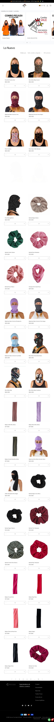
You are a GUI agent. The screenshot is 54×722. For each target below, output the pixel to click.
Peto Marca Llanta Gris (10, 184)
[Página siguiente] (42, 679)
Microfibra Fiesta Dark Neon (35, 355)
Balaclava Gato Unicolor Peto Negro (37, 321)
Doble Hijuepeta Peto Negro (11, 493)
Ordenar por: (23, 53)
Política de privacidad (37, 717)
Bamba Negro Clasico (10, 528)
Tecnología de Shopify (18, 717)
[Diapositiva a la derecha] (30, 42)
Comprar (37, 684)
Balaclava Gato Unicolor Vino (11, 114)
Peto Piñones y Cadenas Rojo (36, 184)
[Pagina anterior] (11, 679)
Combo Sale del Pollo (32, 38)
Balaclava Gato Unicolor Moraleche (13, 321)
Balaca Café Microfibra (10, 424)
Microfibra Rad (8, 390)
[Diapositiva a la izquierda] (23, 42)
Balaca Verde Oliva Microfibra (12, 459)
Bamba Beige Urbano (34, 217)
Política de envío (37, 718)
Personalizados (38, 687)
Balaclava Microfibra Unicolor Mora (37, 459)
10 (38, 679)
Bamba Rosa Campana (34, 252)
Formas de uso (38, 697)
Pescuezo (11, 717)
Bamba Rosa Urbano (9, 286)
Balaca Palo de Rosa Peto (11, 631)
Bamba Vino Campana (34, 528)
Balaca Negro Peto (9, 666)
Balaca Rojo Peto (33, 597)
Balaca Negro (32, 631)
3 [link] (23, 679)
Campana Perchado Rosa (35, 286)
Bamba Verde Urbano (10, 252)
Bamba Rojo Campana (34, 562)
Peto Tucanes (8, 149)
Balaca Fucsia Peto (9, 597)
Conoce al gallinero (39, 700)
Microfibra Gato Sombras (35, 390)
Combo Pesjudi (6, 38)
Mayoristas (37, 690)
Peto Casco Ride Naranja (34, 149)
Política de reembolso (27, 717)
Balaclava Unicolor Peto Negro (36, 114)
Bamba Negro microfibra (34, 493)
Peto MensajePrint (9, 217)
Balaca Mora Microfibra (34, 424)
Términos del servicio (46, 717)
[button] (2, 5)
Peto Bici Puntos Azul (10, 80)
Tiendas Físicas (38, 694)
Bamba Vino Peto (33, 666)
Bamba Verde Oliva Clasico (11, 562)
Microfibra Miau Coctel (34, 80)
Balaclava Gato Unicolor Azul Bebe (13, 355)
